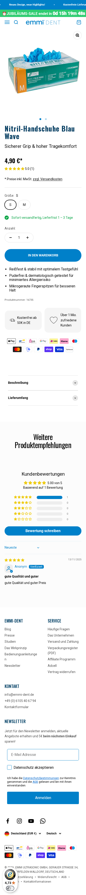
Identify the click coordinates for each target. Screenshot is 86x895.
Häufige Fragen (59, 629)
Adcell (52, 666)
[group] (43, 382)
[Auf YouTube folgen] (31, 821)
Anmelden (43, 798)
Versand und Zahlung (63, 641)
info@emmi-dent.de (19, 694)
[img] (14, 560)
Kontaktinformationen (37, 881)
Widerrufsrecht (47, 877)
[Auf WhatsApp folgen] (43, 821)
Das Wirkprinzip (16, 648)
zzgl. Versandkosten (47, 179)
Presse (10, 635)
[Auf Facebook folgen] (8, 821)
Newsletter (12, 666)
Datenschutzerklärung (19, 877)
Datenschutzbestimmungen (41, 778)
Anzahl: (10, 228)
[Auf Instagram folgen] (19, 821)
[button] (15, 169)
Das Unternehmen (61, 635)
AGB (35, 781)
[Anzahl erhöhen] (27, 237)
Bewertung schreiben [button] (43, 531)
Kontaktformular (17, 707)
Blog (8, 629)
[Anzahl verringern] (10, 237)
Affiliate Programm (61, 659)
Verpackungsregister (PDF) (63, 650)
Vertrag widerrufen (61, 672)
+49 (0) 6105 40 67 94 (20, 701)
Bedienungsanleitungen (21, 656)
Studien (10, 641)
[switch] (10, 888)
